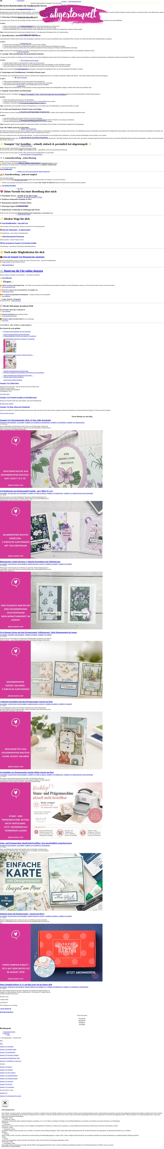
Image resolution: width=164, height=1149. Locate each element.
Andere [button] (4, 1137)
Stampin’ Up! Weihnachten (75, 422)
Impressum (6, 1033)
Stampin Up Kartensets (54, 987)
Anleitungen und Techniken (17, 493)
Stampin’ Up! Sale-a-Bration (7, 1072)
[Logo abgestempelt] (73, 24)
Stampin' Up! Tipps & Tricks (37, 493)
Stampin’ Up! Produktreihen (7, 1052)
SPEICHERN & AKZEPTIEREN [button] (11, 1146)
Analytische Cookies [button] (7, 1127)
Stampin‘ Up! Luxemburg (7, 1087)
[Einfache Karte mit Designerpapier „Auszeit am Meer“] (51, 910)
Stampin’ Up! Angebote (6, 1070)
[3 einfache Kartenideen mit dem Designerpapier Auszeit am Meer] (51, 698)
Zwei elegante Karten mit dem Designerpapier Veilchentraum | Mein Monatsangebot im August (38, 632)
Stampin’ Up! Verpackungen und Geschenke (78, 493)
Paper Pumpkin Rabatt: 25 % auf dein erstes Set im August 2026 (26, 984)
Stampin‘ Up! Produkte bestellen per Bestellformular (18, 397)
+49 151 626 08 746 (5, 1008)
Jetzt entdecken (6, 296)
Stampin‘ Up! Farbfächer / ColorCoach (10, 1061)
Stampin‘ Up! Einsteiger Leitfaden (9, 1055)
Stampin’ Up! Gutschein (6, 1081)
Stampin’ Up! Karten (65, 564)
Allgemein (20, 422)
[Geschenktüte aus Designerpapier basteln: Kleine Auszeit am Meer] (51, 769)
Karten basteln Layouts (36, 564)
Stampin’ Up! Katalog (6, 1067)
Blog (1, 1043)
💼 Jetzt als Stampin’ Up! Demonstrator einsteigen (22, 257)
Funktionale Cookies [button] (7, 1117)
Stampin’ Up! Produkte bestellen (9, 1078)
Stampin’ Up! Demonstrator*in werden (10, 1096)
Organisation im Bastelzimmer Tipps (10, 1058)
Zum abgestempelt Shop (8, 287)
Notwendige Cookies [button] (7, 1141)
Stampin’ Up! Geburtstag (55, 493)
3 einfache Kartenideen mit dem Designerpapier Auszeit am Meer (26, 702)
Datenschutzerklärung (9, 1032)
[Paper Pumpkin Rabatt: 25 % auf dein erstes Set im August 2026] (51, 981)
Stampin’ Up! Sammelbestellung (8, 1075)
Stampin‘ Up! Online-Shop (9, 383)
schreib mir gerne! (16, 300)
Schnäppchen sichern (7, 291)
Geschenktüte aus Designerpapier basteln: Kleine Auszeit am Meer (27, 772)
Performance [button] (5, 1122)
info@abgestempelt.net (6, 1012)
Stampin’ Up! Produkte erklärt (8, 1049)
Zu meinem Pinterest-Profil (9, 316)
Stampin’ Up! (3, 1093)
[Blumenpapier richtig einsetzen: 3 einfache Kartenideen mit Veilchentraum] (51, 558)
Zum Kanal (5, 320)
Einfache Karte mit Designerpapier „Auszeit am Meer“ (22, 914)
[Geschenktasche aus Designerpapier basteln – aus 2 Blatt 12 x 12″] (51, 487)
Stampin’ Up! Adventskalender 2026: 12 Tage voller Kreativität (25, 420)
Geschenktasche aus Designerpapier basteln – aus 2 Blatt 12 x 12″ (26, 491)
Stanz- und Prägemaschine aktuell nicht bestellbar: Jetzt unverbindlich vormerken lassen (36, 843)
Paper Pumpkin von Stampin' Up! (35, 987)
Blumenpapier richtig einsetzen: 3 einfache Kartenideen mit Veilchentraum (30, 562)
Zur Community (6, 311)
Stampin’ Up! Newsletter (6, 1046)
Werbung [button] (4, 1132)
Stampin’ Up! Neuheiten (58, 422)
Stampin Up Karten (51, 564)
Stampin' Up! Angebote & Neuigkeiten (37, 422)
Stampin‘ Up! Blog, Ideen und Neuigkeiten (15, 407)
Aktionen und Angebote (8, 422)
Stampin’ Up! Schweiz (6, 1084)
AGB (8, 1035)
